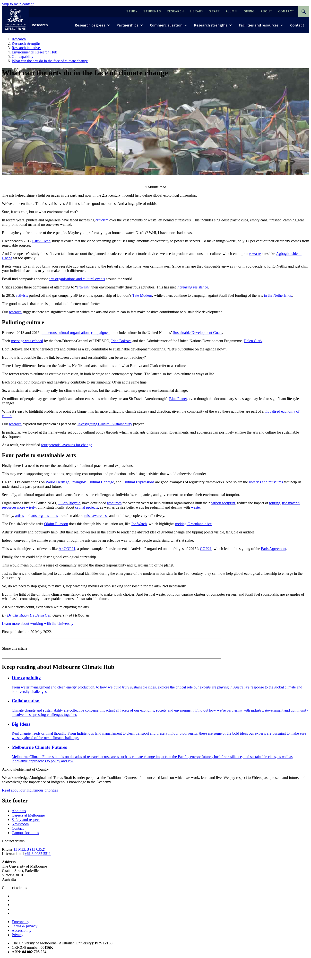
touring (274, 503)
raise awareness (96, 516)
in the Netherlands (278, 295)
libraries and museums (266, 482)
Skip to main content (18, 4)
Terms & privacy (24, 926)
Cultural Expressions (138, 482)
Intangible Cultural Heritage (92, 482)
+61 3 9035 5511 (38, 854)
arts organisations (44, 516)
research (15, 312)
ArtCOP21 (67, 549)
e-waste (255, 254)
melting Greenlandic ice (193, 524)
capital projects (86, 507)
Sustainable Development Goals (197, 333)
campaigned (100, 333)
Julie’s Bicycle (69, 503)
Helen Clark (253, 341)
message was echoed (27, 341)
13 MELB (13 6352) (29, 849)
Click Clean (41, 241)
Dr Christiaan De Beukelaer (28, 615)
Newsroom (20, 824)
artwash (83, 287)
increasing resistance (192, 287)
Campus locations (25, 833)
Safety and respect (26, 820)
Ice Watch (139, 524)
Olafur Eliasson (56, 524)
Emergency (20, 922)
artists (19, 516)
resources (114, 503)
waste (195, 507)
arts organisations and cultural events (77, 279)
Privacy (17, 935)
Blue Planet (178, 399)
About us (19, 811)
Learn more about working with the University (37, 623)
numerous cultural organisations (66, 333)
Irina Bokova (121, 341)
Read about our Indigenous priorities (30, 790)
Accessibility (21, 930)
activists (22, 295)
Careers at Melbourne (28, 815)
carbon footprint (223, 503)
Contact (18, 828)
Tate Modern (142, 295)
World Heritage (57, 482)
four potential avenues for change (66, 445)
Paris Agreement (273, 549)
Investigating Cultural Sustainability (105, 424)
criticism (101, 220)
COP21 (206, 549)
